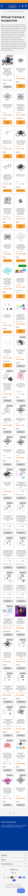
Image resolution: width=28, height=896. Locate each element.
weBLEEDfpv (19, 625)
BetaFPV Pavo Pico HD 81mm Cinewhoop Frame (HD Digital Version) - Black (7, 655)
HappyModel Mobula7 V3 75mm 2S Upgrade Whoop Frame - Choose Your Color (20, 247)
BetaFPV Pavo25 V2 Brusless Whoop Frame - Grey (7, 484)
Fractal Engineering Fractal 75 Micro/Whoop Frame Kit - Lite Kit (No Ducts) (8, 688)
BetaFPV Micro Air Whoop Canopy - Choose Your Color (7, 142)
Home (5, 11)
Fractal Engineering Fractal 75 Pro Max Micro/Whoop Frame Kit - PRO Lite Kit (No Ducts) (21, 655)
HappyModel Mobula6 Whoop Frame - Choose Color (7, 351)
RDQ (4, 77)
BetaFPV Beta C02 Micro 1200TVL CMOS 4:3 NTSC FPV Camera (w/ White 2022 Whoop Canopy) (7, 386)
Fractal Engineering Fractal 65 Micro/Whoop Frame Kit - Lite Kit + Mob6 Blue (21, 484)
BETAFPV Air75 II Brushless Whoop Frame (20, 419)
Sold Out (7, 86)
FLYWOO (18, 146)
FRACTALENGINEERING (8, 523)
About (3, 859)
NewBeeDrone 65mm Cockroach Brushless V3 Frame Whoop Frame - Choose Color (7, 211)
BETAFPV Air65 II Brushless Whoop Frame (7, 451)
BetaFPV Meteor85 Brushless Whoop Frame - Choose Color (7, 106)
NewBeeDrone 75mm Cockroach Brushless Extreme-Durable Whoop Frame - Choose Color (7, 281)
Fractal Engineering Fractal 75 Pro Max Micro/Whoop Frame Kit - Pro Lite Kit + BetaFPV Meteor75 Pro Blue (8, 553)
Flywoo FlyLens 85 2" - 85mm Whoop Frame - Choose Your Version (20, 142)
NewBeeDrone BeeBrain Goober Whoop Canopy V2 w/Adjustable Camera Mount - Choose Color (20, 211)
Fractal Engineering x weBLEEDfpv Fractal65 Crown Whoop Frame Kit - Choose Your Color (8, 621)
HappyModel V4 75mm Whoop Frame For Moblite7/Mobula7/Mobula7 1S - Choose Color (20, 107)
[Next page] (18, 812)
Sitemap (17, 884)
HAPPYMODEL (19, 112)
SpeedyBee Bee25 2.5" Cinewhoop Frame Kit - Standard (20, 351)
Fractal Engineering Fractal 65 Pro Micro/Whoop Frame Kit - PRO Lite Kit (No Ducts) (21, 688)
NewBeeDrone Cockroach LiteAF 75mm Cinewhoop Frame (20, 385)
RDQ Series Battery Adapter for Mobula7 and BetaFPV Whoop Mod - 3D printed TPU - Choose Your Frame (7, 72)
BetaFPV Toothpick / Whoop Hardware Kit (7, 316)
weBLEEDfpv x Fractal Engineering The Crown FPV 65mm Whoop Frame (20, 621)
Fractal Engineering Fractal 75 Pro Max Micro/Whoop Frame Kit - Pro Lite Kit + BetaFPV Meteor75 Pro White (21, 518)
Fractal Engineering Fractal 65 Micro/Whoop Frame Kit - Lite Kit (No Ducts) (8, 722)
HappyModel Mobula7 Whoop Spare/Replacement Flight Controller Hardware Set (7, 177)
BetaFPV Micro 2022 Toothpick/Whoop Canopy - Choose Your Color (20, 755)
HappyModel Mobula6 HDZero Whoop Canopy (7, 419)
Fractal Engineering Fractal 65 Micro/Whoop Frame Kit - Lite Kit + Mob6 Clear (8, 518)
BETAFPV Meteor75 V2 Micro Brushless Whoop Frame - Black (20, 451)
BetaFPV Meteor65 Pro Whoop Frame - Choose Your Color (20, 789)
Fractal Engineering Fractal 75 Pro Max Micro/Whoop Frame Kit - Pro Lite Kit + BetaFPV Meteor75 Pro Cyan (21, 553)
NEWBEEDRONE (6, 216)
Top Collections (7, 864)
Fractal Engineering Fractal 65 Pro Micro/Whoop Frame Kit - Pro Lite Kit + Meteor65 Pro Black (21, 587)
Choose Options (20, 86)
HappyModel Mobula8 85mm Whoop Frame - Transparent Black (20, 721)
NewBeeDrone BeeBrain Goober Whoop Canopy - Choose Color (20, 280)
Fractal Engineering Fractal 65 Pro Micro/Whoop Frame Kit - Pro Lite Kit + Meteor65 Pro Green (8, 587)
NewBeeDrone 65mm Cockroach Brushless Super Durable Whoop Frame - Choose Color (7, 790)
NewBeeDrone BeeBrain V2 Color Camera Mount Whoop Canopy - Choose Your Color (20, 317)
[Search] (20, 6)
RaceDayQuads (19, 887)
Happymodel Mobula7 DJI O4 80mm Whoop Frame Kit (7, 246)
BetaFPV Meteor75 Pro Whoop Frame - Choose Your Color (20, 70)
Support (4, 855)
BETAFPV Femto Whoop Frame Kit (20, 175)
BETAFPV (18, 76)
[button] (1, 6)
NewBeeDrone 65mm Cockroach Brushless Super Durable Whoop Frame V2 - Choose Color (7, 756)
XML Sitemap (9, 884)
